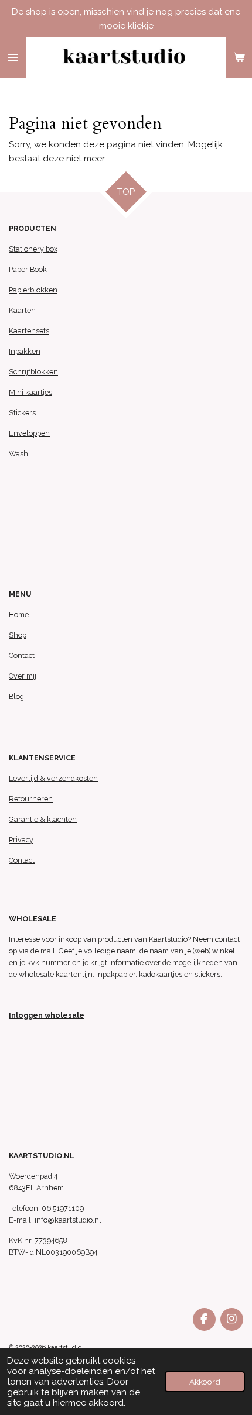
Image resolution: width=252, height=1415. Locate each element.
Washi (19, 453)
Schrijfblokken (33, 371)
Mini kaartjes (30, 392)
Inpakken (24, 351)
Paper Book (28, 269)
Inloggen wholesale (46, 1015)
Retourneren (31, 798)
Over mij (22, 676)
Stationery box (33, 249)
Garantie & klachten (43, 819)
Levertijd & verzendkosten (53, 778)
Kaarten (22, 310)
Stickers (22, 412)
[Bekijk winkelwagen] (239, 57)
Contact (22, 655)
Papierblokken (33, 289)
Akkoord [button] (204, 1381)
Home (19, 614)
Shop (17, 635)
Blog (16, 696)
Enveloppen (29, 433)
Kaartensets (29, 330)
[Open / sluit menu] (13, 57)
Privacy (21, 839)
